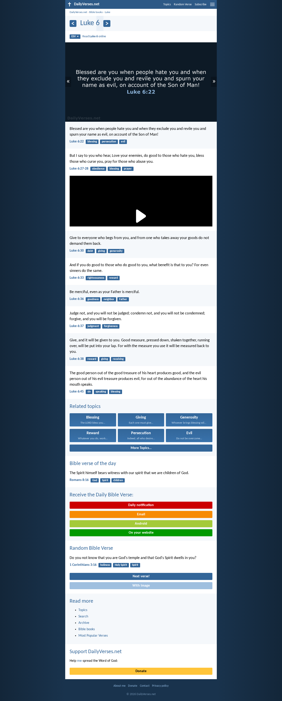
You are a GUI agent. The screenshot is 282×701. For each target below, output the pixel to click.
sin (89, 391)
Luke (107, 12)
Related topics (85, 406)
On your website (141, 533)
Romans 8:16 (79, 480)
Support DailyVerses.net (96, 651)
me (79, 661)
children (118, 480)
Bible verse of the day (93, 463)
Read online (94, 36)
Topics (167, 4)
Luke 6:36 (77, 299)
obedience (98, 168)
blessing (92, 141)
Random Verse (183, 4)
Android (141, 523)
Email (141, 514)
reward (113, 278)
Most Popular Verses (93, 635)
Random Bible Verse (91, 548)
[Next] (106, 23)
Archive (83, 623)
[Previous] (73, 23)
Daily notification (141, 505)
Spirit (105, 480)
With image (141, 585)
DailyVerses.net (78, 12)
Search (83, 616)
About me (119, 686)
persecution (109, 141)
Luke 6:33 (77, 278)
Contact (145, 686)
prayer (128, 168)
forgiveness (111, 326)
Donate (141, 671)
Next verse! (141, 576)
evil (123, 141)
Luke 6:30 (77, 250)
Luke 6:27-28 (79, 168)
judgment (93, 326)
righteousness (95, 278)
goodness (93, 299)
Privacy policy (160, 686)
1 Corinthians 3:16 (83, 565)
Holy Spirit (121, 565)
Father (123, 299)
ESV (73, 36)
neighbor (109, 299)
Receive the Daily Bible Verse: (101, 495)
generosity (116, 251)
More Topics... (141, 448)
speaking (101, 391)
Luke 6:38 (77, 359)
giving (101, 251)
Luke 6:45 (77, 391)
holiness (105, 565)
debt (90, 251)
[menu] (212, 6)
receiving (118, 359)
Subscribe (200, 4)
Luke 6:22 (77, 141)
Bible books (96, 12)
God (94, 480)
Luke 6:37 (77, 326)
